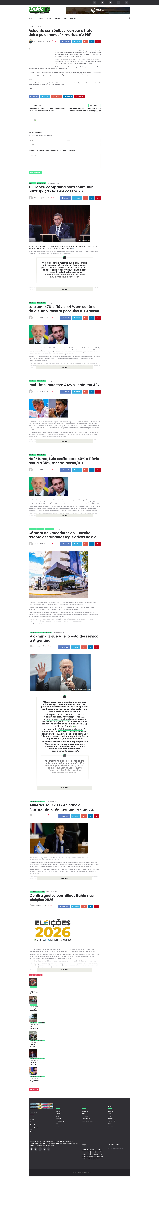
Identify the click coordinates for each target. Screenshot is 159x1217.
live (89, 1154)
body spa (92, 1149)
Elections (32, 1132)
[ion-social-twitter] (110, 2)
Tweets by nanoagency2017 (116, 1148)
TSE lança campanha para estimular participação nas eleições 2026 (61, 189)
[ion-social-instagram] (118, 2)
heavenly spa (100, 1152)
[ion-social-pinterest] (126, 2)
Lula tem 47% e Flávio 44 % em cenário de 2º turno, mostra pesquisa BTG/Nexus (64, 308)
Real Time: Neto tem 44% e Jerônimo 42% (64, 384)
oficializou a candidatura (70, 729)
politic (84, 1158)
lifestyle (85, 1154)
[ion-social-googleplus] (102, 2)
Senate (32, 1119)
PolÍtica (84, 1113)
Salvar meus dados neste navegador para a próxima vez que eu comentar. (52, 151)
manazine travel (98, 1156)
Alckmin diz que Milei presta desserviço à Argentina (64, 638)
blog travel (85, 1149)
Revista (48, 632)
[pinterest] (98, 41)
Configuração (86, 1118)
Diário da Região (39, 198)
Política (48, 18)
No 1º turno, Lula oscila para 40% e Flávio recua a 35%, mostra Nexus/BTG (64, 460)
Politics (89, 1158)
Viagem (57, 18)
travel (98, 1158)
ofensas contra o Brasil (58, 719)
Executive (32, 1117)
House (31, 1122)
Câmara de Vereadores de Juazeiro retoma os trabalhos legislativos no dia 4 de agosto (64, 537)
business (99, 1149)
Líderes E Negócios (87, 1121)
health (93, 1152)
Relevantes (41, 183)
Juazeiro (32, 529)
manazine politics (87, 1156)
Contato (73, 18)
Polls (31, 1129)
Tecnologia (85, 1116)
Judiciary (32, 1124)
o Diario (31, 18)
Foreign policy (34, 1127)
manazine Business (97, 1154)
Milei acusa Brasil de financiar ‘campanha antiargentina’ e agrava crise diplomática (61, 809)
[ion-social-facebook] (94, 2)
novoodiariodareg (39, 41)
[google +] (85, 41)
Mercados (85, 1111)
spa (94, 1158)
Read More (64, 289)
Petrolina (34, 1022)
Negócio (40, 18)
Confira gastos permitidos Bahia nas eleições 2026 (62, 897)
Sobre (65, 18)
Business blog (86, 1152)
